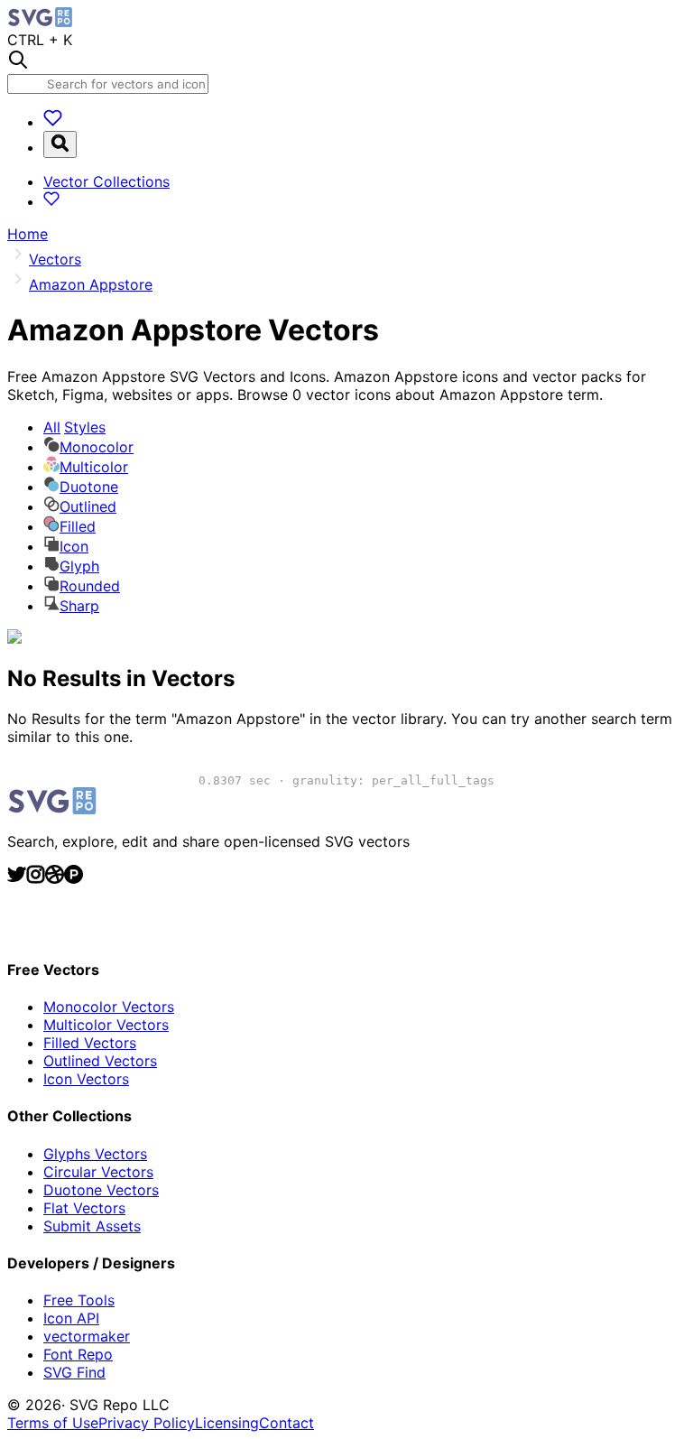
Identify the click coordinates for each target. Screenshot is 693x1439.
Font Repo (78, 1354)
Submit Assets (92, 1226)
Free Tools (79, 1300)
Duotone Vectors (101, 1190)
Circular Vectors (98, 1172)
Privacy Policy (146, 1423)
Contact (286, 1423)
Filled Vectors (89, 1043)
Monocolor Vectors (108, 1007)
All (74, 427)
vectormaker (86, 1336)
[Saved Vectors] (52, 122)
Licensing (227, 1423)
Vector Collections (106, 181)
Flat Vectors (84, 1208)
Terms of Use (52, 1423)
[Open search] (60, 144)
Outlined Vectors (100, 1061)
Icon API (71, 1318)
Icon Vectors (86, 1079)
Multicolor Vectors (106, 1025)
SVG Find (74, 1372)
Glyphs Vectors (95, 1154)
